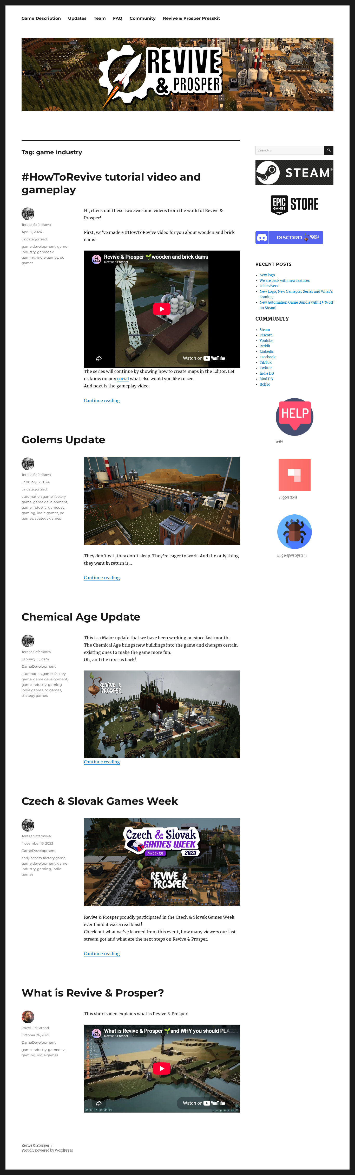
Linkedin (267, 351)
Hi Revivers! (270, 286)
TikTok (266, 362)
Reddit (265, 346)
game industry (34, 507)
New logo (267, 275)
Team (100, 18)
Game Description (41, 18)
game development (39, 246)
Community (143, 18)
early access (32, 858)
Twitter (266, 368)
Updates (77, 18)
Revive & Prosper (35, 1145)
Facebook (267, 357)
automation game (37, 496)
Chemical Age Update (81, 616)
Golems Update (63, 439)
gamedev (45, 252)
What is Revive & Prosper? (93, 992)
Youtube (266, 341)
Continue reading (102, 400)
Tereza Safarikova (36, 224)
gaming (28, 257)
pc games (52, 690)
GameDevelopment (39, 666)
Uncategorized (34, 239)
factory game (54, 858)
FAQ (117, 18)
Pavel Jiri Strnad (35, 1028)
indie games (47, 257)
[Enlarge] (233, 463)
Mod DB (266, 379)
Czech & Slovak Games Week (100, 801)
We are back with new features (285, 280)
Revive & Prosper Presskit (191, 18)
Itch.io (265, 384)
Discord (266, 335)
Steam (265, 330)
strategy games (48, 518)
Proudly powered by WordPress (47, 1150)
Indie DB (267, 373)
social (123, 378)
